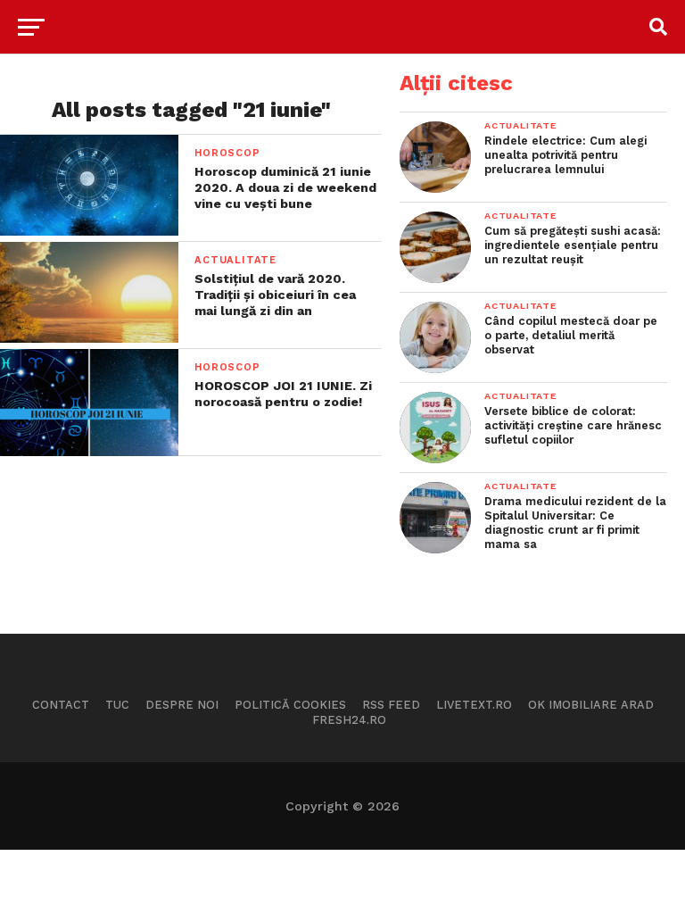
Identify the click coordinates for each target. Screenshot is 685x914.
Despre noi (182, 704)
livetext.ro (474, 704)
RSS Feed (391, 704)
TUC (117, 704)
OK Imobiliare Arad (591, 704)
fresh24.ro (349, 720)
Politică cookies (290, 704)
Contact (60, 704)
